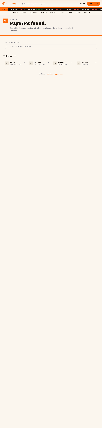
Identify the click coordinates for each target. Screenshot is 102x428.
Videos (78, 13)
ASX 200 (44, 13)
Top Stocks (33, 13)
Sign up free (93, 3)
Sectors (52, 13)
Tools (62, 13)
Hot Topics (15, 13)
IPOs (71, 13)
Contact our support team (54, 74)
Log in (82, 3)
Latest (24, 13)
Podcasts (87, 13)
